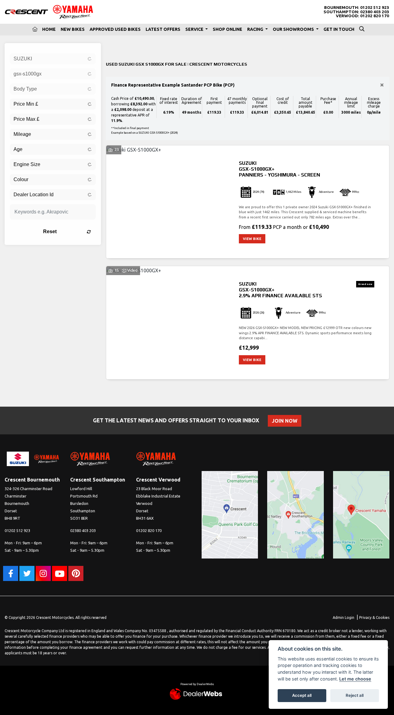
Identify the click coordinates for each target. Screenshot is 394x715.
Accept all (302, 695)
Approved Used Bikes (115, 29)
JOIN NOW (284, 421)
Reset (50, 231)
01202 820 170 (374, 16)
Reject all (355, 695)
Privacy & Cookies (374, 617)
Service (194, 29)
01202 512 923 (374, 8)
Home (49, 29)
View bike (252, 239)
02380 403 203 (374, 12)
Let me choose (355, 678)
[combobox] (53, 58)
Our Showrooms (294, 29)
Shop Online (227, 29)
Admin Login (343, 617)
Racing (255, 29)
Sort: (116, 47)
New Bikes (73, 29)
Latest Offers (163, 29)
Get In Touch (339, 29)
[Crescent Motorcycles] (26, 11)
